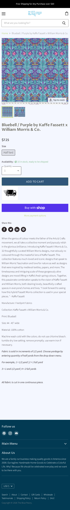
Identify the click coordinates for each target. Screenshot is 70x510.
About (14, 494)
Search (5, 494)
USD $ (6, 486)
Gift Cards (35, 494)
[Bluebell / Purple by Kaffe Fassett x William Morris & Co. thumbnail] (7, 111)
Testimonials (7, 498)
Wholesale (48, 494)
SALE (52, 498)
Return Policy (40, 498)
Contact (24, 494)
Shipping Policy (24, 498)
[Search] (63, 23)
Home (5, 33)
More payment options (35, 215)
